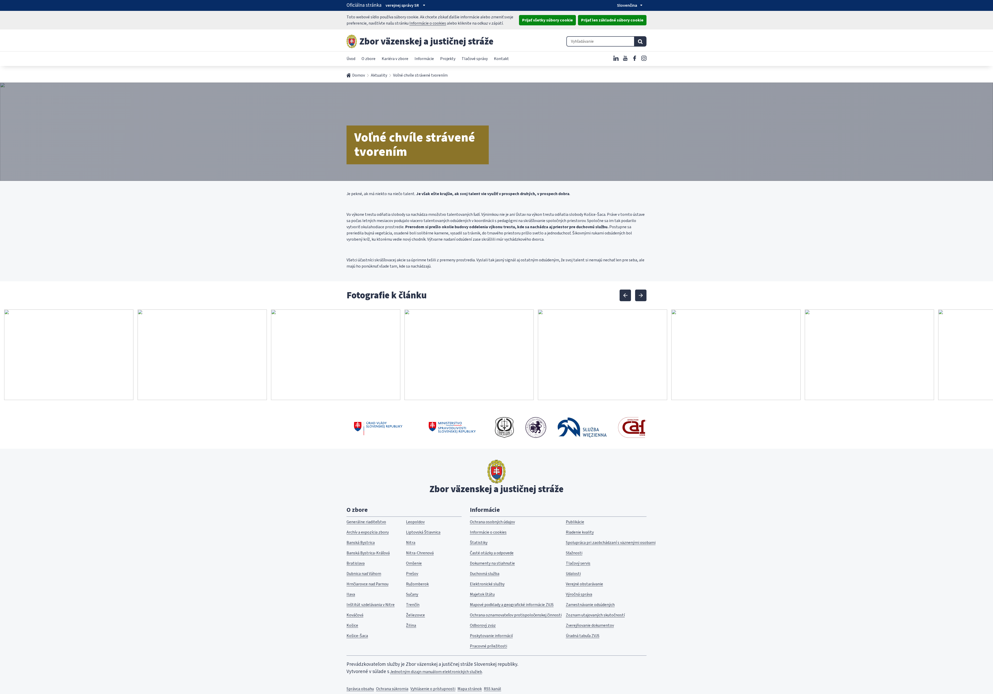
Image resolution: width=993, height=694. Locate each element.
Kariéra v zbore (395, 59)
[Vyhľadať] (640, 41)
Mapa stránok (469, 689)
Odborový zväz (483, 625)
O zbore (368, 59)
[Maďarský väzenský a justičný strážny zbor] (535, 427)
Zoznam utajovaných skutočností (595, 615)
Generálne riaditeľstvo (366, 522)
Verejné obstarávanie (584, 584)
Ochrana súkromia (392, 689)
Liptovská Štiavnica (423, 532)
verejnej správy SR (402, 5)
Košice (352, 625)
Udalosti (573, 574)
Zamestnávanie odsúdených (590, 605)
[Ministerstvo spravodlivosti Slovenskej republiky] (452, 427)
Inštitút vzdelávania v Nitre (371, 605)
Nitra (410, 542)
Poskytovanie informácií (491, 636)
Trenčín (412, 605)
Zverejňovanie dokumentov (590, 625)
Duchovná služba (484, 574)
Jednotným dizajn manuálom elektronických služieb (436, 672)
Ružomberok (417, 584)
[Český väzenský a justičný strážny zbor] (504, 427)
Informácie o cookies (427, 23)
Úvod (351, 59)
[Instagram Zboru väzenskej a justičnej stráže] (643, 58)
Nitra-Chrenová (420, 553)
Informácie (424, 59)
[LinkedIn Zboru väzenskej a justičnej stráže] (616, 58)
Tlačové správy (475, 59)
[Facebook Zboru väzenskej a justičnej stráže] (634, 58)
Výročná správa (579, 594)
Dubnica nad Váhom (364, 574)
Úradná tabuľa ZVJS (582, 636)
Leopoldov (415, 522)
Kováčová (355, 615)
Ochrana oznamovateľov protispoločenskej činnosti (516, 615)
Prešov (412, 574)
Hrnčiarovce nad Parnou (367, 584)
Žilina (411, 625)
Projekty (447, 59)
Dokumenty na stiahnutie (492, 563)
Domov (358, 75)
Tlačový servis (578, 563)
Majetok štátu (482, 594)
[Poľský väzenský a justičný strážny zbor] (582, 427)
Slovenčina (627, 5)
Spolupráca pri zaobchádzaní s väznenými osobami (611, 542)
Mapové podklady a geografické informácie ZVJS (512, 605)
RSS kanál (492, 689)
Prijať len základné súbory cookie (612, 20)
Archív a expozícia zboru (368, 532)
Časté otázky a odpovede (492, 553)
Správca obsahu (360, 689)
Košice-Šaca (357, 636)
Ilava (351, 594)
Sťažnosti (574, 553)
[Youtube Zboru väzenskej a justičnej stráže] (625, 58)
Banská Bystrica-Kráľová (368, 553)
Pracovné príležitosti (488, 646)
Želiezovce (415, 615)
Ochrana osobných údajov (492, 522)
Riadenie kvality (580, 532)
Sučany (412, 594)
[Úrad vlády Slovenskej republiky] (378, 427)
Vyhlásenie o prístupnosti (432, 689)
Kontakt (501, 59)
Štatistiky (478, 542)
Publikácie (575, 522)
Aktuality (379, 75)
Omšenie (414, 563)
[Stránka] (352, 41)
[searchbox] (600, 41)
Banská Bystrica (361, 542)
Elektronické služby (487, 584)
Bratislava (356, 563)
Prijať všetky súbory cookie (547, 20)
